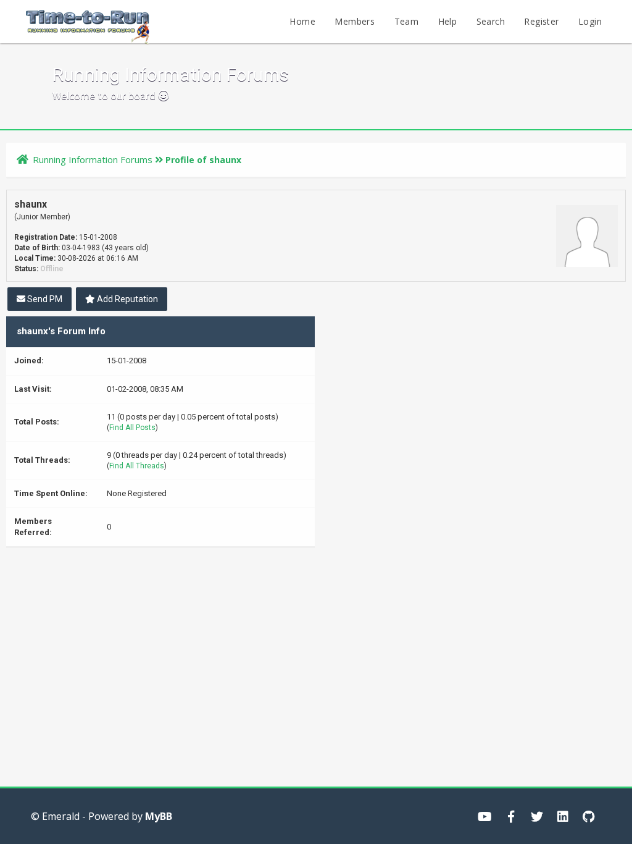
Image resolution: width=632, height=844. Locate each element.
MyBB (158, 816)
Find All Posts (132, 427)
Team (406, 21)
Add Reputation (126, 299)
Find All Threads (136, 466)
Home (302, 21)
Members (355, 21)
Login (590, 21)
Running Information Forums (92, 159)
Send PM (43, 299)
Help (447, 21)
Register (541, 21)
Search (490, 21)
